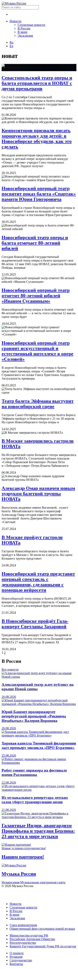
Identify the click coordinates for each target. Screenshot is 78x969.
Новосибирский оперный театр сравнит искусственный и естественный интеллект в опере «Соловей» (37, 351)
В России (24, 28)
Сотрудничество (21, 960)
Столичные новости (31, 24)
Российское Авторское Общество (32, 939)
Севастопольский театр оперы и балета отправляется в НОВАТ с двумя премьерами (37, 83)
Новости (15, 21)
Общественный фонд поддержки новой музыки (42, 928)
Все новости (10, 669)
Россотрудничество (23, 942)
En (11, 46)
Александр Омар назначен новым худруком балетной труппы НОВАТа (38, 494)
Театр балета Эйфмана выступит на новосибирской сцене (38, 403)
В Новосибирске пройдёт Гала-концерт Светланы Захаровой (35, 623)
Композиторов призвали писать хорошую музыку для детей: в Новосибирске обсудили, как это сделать (37, 138)
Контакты (16, 964)
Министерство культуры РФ (29, 935)
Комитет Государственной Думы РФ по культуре (43, 946)
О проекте (17, 953)
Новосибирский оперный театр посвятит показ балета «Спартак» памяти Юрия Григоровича (39, 194)
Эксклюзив (25, 35)
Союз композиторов (23, 925)
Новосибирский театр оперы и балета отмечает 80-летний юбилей (35, 243)
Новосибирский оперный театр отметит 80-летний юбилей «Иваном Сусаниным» (36, 296)
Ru (11, 42)
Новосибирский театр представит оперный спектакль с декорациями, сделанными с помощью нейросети (38, 582)
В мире (22, 32)
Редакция (16, 956)
